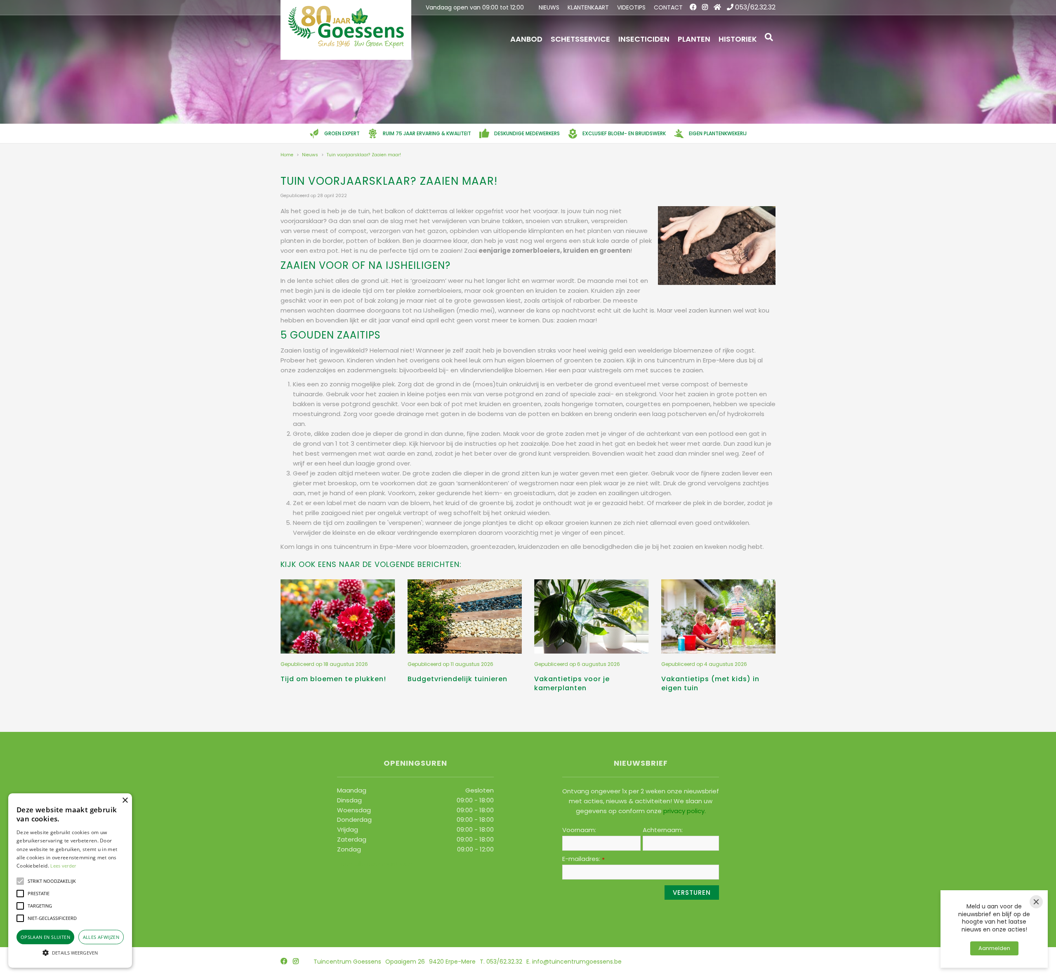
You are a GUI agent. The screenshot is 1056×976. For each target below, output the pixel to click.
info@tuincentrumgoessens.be (577, 961)
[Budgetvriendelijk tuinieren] (465, 616)
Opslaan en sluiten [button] (45, 937)
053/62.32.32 (755, 7)
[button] (20, 881)
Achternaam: (663, 830)
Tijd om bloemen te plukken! (333, 679)
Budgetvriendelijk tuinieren (457, 679)
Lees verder (63, 866)
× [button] (125, 800)
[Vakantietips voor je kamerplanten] (591, 616)
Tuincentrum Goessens (347, 961)
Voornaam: (579, 830)
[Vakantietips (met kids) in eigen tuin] (718, 616)
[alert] (70, 880)
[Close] (1036, 901)
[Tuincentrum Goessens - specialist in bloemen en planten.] (345, 30)
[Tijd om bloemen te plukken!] (337, 616)
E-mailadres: (583, 859)
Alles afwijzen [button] (101, 937)
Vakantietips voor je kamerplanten (572, 683)
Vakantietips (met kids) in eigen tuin (710, 683)
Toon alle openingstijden (374, 863)
